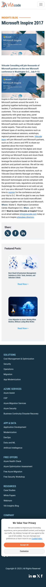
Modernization (10, 432)
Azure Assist (9, 393)
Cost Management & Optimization (19, 359)
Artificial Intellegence (13, 448)
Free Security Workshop (14, 477)
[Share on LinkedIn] (23, 233)
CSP (5, 398)
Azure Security (10, 408)
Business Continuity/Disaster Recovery (21, 413)
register (11, 192)
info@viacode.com (28, 214)
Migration (8, 374)
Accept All (24, 545)
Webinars (8, 500)
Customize (24, 551)
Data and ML (9, 442)
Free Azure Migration (13, 471)
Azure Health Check (12, 461)
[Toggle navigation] (40, 4)
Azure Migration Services (15, 403)
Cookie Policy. (37, 539)
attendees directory (25, 217)
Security (7, 364)
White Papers (9, 495)
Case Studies (9, 490)
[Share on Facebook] (15, 233)
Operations (8, 369)
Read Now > (24, 284)
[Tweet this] (8, 233)
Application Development (15, 427)
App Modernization (12, 379)
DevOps (7, 437)
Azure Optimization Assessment (18, 466)
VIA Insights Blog (11, 506)
